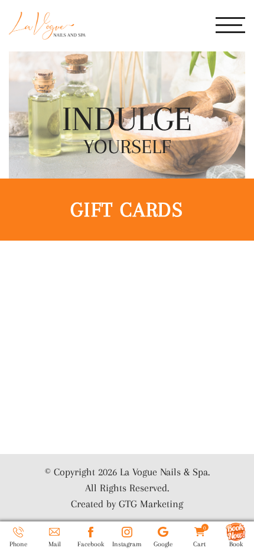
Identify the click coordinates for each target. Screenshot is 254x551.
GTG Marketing (151, 504)
